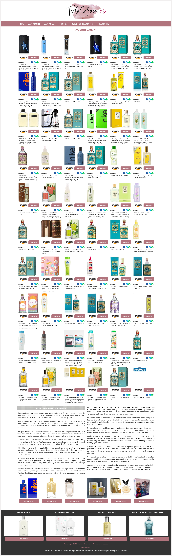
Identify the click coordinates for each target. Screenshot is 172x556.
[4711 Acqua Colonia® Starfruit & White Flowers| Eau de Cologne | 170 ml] (28, 377)
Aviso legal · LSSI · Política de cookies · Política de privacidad (86, 544)
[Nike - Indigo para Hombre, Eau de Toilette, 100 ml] (28, 488)
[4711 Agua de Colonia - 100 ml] (74, 82)
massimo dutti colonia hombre (83, 24)
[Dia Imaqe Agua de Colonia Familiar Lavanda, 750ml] (143, 192)
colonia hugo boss (107, 513)
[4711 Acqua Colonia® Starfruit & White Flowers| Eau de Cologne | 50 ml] (51, 377)
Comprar (34, 57)
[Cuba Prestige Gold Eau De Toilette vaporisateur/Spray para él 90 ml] (51, 229)
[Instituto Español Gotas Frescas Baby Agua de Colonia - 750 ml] (28, 340)
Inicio (22, 24)
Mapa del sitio (86, 547)
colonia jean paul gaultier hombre (148, 513)
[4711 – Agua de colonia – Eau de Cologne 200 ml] (143, 266)
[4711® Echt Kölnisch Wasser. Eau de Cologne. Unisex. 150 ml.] (28, 266)
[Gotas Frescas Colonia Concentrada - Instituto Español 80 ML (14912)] (74, 192)
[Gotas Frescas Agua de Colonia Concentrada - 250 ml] (51, 155)
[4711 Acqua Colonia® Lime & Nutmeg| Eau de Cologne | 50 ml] (74, 229)
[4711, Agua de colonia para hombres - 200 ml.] (97, 155)
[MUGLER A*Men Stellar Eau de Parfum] (97, 45)
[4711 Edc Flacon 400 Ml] (143, 340)
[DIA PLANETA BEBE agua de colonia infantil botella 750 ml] (97, 340)
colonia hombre (34, 24)
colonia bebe (63, 24)
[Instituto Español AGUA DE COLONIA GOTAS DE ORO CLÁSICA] (97, 266)
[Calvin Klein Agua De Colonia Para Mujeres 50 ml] (51, 488)
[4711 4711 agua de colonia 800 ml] (143, 82)
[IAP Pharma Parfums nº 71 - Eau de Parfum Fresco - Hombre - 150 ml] (74, 45)
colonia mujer (49, 24)
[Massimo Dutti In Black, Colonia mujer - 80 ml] (74, 488)
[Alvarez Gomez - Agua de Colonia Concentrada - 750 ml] (120, 82)
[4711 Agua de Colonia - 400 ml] (74, 119)
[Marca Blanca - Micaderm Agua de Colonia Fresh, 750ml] (74, 266)
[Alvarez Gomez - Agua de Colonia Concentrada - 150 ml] (143, 155)
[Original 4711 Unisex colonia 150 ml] (120, 377)
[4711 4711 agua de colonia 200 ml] (74, 303)
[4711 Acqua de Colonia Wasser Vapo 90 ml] (120, 266)
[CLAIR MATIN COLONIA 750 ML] (120, 155)
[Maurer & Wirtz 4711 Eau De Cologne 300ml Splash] (97, 303)
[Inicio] (86, 20)
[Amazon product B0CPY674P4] (143, 377)
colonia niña (104, 24)
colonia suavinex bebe (65, 513)
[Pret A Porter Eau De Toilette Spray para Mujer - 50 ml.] (51, 119)
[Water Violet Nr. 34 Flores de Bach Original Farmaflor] (51, 340)
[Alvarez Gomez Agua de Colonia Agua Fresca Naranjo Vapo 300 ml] (143, 229)
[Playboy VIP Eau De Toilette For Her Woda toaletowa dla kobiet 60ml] (120, 488)
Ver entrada (28, 501)
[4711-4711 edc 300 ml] (97, 229)
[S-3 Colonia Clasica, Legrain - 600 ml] (143, 303)
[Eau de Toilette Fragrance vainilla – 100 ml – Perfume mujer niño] (97, 488)
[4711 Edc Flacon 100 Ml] (120, 229)
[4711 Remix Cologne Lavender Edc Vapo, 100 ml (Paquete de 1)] (120, 303)
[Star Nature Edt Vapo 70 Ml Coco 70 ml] (28, 192)
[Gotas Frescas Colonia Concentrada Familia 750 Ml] (51, 303)
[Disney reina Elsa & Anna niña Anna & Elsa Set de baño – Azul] (143, 488)
